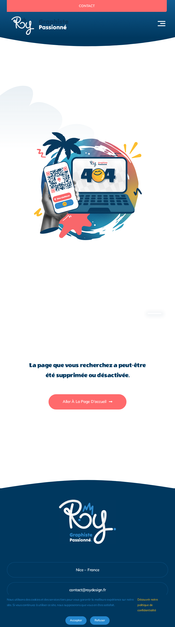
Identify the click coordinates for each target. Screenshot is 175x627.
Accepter (76, 620)
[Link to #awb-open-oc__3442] (161, 23)
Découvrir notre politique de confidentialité (147, 605)
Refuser (100, 620)
